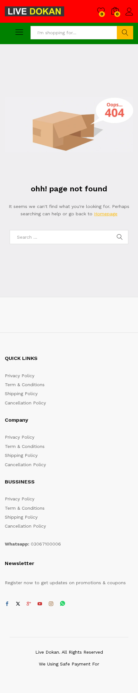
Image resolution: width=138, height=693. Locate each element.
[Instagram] (51, 604)
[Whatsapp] (62, 604)
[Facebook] (7, 604)
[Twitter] (18, 604)
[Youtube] (39, 604)
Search (125, 32)
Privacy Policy (19, 375)
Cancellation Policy (25, 402)
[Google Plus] (28, 604)
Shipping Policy (21, 393)
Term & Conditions (25, 384)
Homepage (105, 213)
